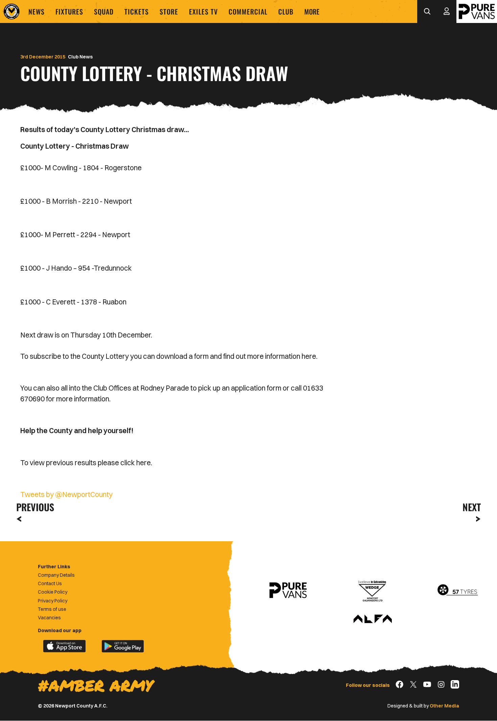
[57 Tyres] (457, 590)
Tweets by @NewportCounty (66, 494)
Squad (104, 11)
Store (169, 11)
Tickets (136, 11)
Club (285, 11)
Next (472, 507)
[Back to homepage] (11, 11)
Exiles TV (203, 11)
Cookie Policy (52, 592)
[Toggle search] (427, 11)
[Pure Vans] (476, 11)
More (312, 11)
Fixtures (69, 11)
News (36, 11)
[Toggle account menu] (446, 11)
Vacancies (49, 618)
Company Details (56, 575)
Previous (33, 507)
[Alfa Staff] (373, 619)
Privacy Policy (52, 601)
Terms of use (52, 609)
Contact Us (50, 583)
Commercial (248, 11)
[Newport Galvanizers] (373, 590)
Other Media (444, 706)
